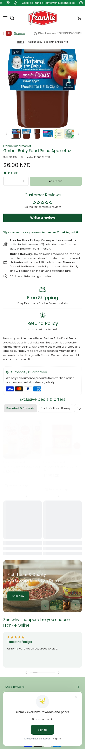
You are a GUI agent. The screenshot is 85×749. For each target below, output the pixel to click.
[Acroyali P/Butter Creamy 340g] (62, 436)
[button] (12, 18)
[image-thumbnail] (16, 134)
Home (20, 41)
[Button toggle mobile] (5, 17)
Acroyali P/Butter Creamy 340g (60, 465)
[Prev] (6, 134)
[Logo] (42, 17)
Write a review (42, 217)
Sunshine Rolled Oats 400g (21, 463)
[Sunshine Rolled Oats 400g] (22, 436)
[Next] (78, 134)
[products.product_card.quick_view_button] (36, 442)
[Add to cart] (36, 450)
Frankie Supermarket (17, 146)
